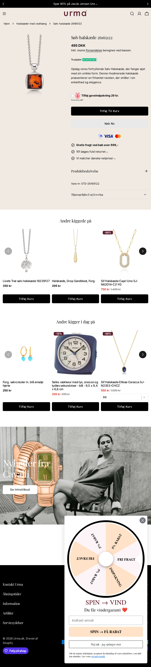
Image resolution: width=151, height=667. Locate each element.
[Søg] (132, 13)
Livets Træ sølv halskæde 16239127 (26, 281)
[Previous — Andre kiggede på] (8, 251)
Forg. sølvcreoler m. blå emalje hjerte (23, 383)
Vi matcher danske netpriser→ (96, 158)
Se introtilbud (20, 489)
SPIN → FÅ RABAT (106, 631)
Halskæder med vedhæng (31, 23)
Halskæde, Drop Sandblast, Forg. (74, 281)
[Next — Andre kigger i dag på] (142, 354)
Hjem (7, 23)
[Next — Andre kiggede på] (142, 251)
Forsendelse (94, 50)
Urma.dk (18, 638)
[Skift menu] (4, 13)
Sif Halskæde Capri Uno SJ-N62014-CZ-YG (119, 282)
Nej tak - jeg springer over (106, 644)
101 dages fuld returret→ (92, 151)
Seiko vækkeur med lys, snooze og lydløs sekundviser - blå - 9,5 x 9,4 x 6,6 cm (75, 385)
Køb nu (110, 123)
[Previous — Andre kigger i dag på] (8, 354)
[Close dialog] (142, 520)
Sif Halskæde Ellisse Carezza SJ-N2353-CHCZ (123, 383)
